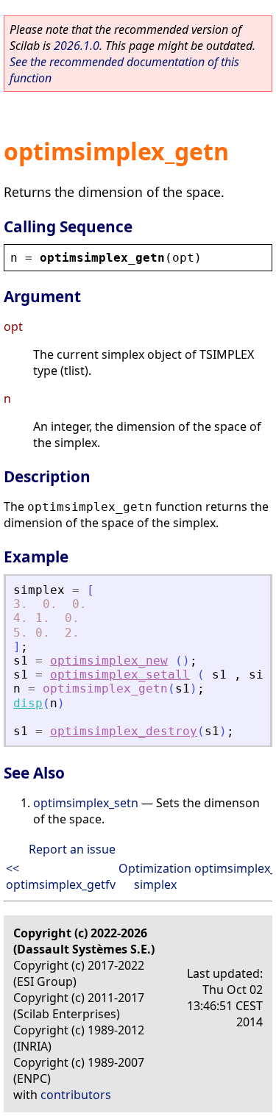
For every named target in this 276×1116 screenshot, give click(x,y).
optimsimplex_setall (120, 675)
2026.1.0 (76, 45)
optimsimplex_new (109, 661)
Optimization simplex (154, 876)
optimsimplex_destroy (123, 731)
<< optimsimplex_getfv (61, 876)
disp (28, 703)
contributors (75, 1095)
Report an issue (72, 849)
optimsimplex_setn (85, 803)
